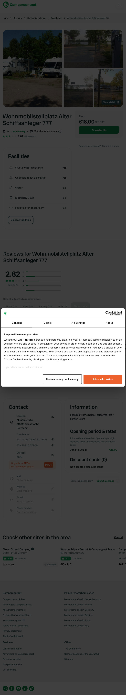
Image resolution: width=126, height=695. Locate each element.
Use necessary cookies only (62, 379)
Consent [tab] (17, 322)
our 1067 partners (24, 339)
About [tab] (109, 322)
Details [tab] (48, 322)
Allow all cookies (103, 379)
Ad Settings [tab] (78, 322)
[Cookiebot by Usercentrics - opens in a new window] (108, 313)
